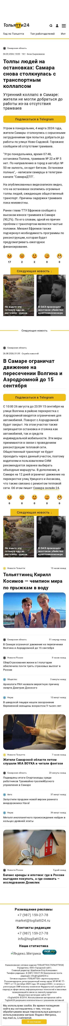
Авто (9, 794)
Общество (12, 679)
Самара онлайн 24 (46, 488)
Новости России (15, 658)
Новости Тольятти (16, 568)
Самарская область (17, 48)
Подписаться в (34, 119)
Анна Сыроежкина (36, 54)
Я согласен (34, 1021)
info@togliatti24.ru (33, 939)
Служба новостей (30, 353)
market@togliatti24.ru (32, 920)
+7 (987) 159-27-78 (32, 915)
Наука (10, 697)
